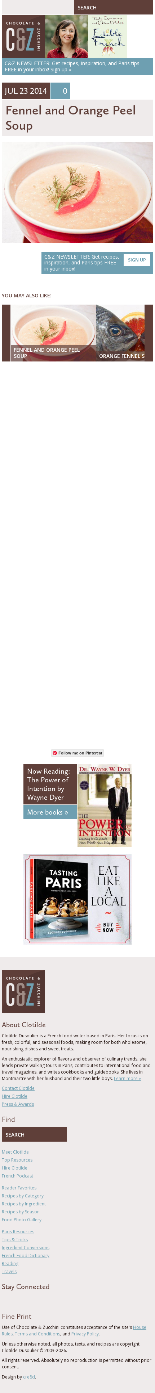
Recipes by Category (23, 1196)
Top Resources (17, 1160)
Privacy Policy (85, 1334)
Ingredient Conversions (25, 1248)
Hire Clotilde (14, 1096)
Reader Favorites (19, 1188)
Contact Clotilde (18, 1088)
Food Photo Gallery (21, 1220)
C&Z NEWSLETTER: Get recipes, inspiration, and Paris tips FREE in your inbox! (95, 262)
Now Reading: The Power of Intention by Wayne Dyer (48, 784)
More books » (47, 812)
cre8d (29, 1377)
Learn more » (127, 1078)
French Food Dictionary (25, 1255)
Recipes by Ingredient (24, 1204)
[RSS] (45, 1299)
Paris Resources (18, 1232)
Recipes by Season (21, 1212)
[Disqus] (77, 460)
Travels (9, 1271)
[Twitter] (14, 1299)
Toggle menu (9, 7)
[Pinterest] (24, 1299)
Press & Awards (18, 1104)
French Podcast (17, 1176)
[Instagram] (35, 1299)
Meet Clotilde (15, 1152)
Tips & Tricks (15, 1240)
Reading (10, 1263)
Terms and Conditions (37, 1334)
